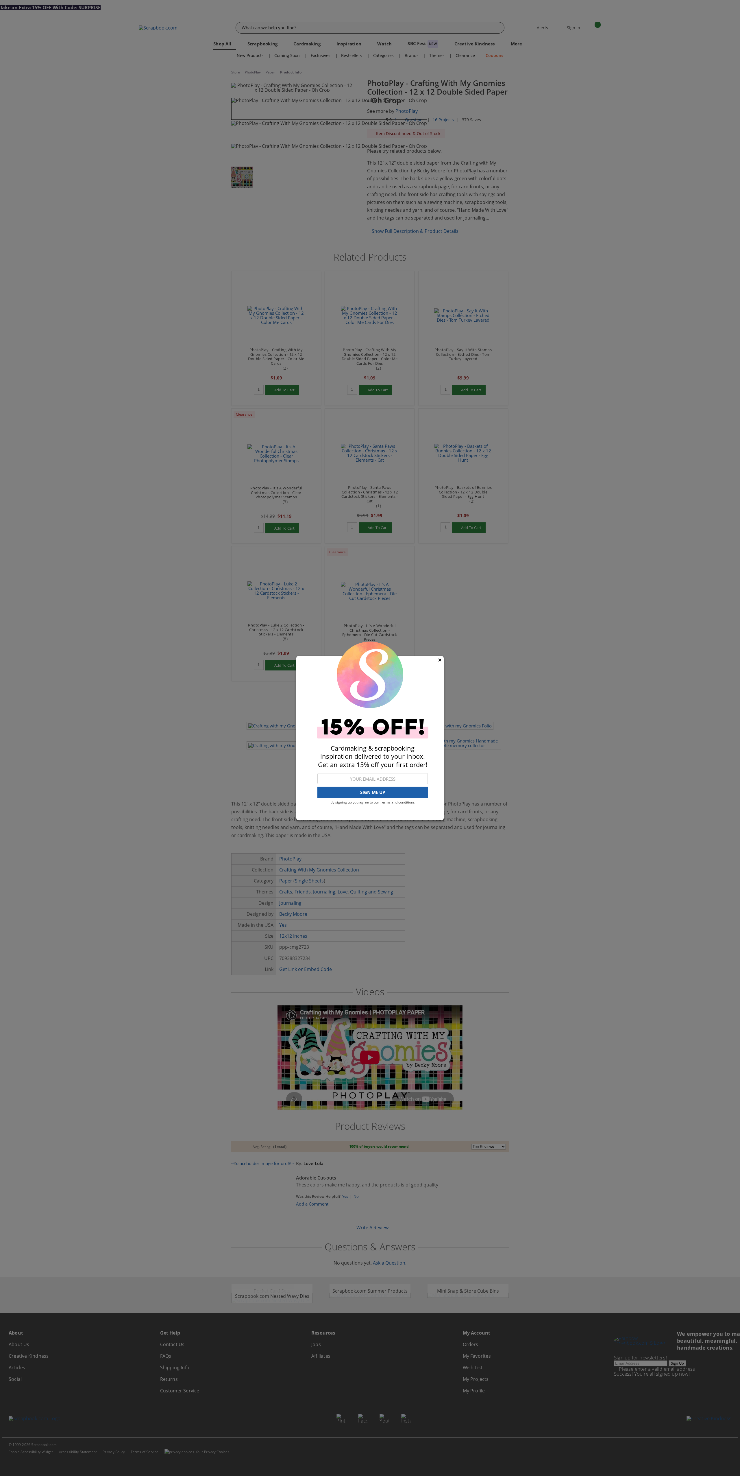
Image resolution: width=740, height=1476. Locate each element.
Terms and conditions (397, 802)
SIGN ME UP (372, 792)
